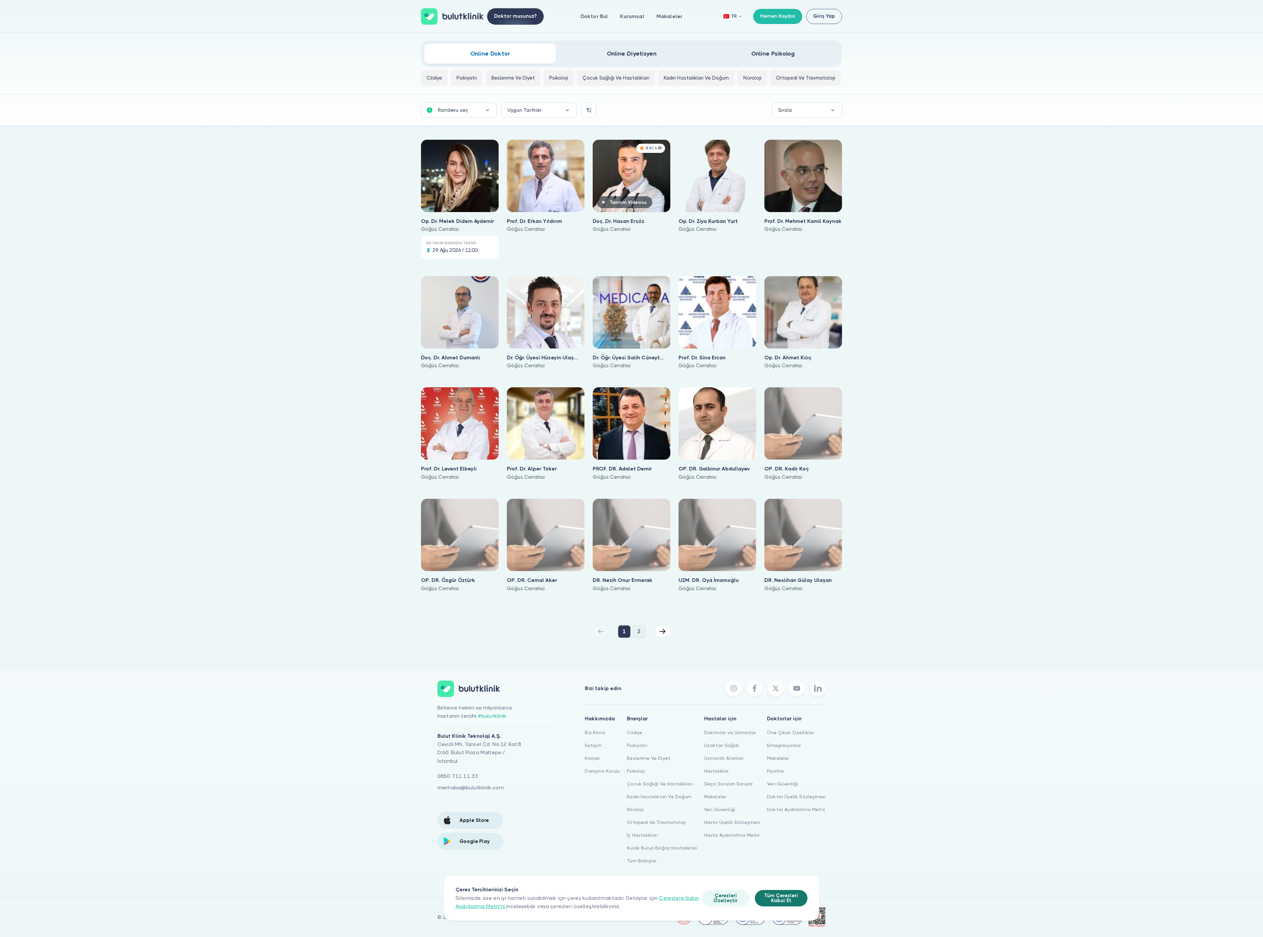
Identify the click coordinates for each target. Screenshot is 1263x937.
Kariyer (592, 758)
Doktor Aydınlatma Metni (796, 809)
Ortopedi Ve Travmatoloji (656, 822)
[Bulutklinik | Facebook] (754, 688)
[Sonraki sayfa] (662, 631)
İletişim (593, 745)
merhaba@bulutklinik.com (470, 787)
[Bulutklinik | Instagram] (733, 688)
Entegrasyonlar (784, 745)
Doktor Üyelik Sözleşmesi (796, 796)
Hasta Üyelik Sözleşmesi (732, 822)
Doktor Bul (594, 16)
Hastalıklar (716, 771)
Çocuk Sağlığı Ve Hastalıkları (660, 783)
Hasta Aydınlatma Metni (732, 835)
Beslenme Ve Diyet (648, 758)
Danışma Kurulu (602, 771)
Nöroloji (635, 809)
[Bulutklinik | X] (775, 688)
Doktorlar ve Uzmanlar (730, 732)
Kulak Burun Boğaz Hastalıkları (662, 848)
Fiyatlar (775, 771)
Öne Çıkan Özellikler (790, 732)
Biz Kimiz (595, 732)
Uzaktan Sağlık (721, 745)
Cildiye (634, 732)
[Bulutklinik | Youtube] (797, 688)
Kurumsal (632, 16)
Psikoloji (636, 771)
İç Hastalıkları (642, 835)
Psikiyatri (637, 745)
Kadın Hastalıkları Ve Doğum (659, 796)
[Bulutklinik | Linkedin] (818, 688)
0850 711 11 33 (457, 776)
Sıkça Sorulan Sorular (728, 783)
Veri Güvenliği (719, 809)
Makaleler (669, 16)
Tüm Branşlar (641, 860)
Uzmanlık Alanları (724, 758)
